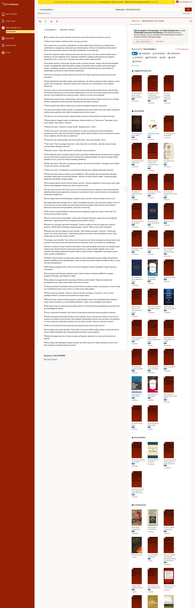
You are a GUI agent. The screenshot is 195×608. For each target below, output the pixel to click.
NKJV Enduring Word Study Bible (170, 308)
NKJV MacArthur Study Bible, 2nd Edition (169, 339)
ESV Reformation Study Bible (169, 134)
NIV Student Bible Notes (154, 249)
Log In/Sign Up (185, 2)
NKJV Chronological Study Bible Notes (154, 308)
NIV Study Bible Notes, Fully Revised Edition (137, 95)
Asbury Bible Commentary (152, 528)
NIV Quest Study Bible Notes (137, 249)
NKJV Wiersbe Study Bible (136, 395)
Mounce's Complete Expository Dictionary (167, 96)
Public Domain (51, 359)
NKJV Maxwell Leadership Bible (137, 368)
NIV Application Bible (169, 162)
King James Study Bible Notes (138, 162)
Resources (136, 21)
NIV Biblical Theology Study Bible (137, 194)
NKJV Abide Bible (169, 278)
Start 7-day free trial (143, 41)
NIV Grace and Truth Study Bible (153, 222)
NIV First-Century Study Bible (137, 222)
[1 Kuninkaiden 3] (126, 188)
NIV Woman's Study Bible (152, 278)
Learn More (159, 41)
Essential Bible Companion (153, 556)
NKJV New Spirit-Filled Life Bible (153, 368)
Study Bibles (139, 111)
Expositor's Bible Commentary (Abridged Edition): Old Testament (154, 96)
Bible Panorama (137, 555)
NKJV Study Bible (169, 367)
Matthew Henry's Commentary (169, 587)
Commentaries (140, 505)
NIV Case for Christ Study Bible (154, 193)
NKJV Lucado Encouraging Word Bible (154, 339)
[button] (183, 2)
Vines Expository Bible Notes (153, 424)
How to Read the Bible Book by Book (154, 587)
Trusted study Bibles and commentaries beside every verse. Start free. (106, 2)
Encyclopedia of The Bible (153, 461)
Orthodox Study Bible (137, 424)
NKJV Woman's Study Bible (153, 395)
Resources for (144, 49)
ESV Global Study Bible (153, 134)
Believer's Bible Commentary (169, 528)
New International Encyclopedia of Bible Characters (170, 462)
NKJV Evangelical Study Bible (137, 338)
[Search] (188, 10)
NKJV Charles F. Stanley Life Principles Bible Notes (137, 309)
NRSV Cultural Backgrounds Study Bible (170, 396)
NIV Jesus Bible (169, 221)
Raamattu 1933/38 (51, 355)
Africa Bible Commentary (136, 528)
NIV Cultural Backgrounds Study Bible (170, 194)
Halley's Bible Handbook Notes (137, 587)
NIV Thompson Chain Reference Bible (137, 279)
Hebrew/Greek (147, 21)
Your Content (159, 21)
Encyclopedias (140, 437)
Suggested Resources (142, 71)
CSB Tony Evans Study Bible (137, 134)
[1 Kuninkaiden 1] (38, 188)
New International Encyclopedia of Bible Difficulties (138, 491)
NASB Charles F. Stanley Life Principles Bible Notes (153, 163)
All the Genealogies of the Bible (138, 461)
